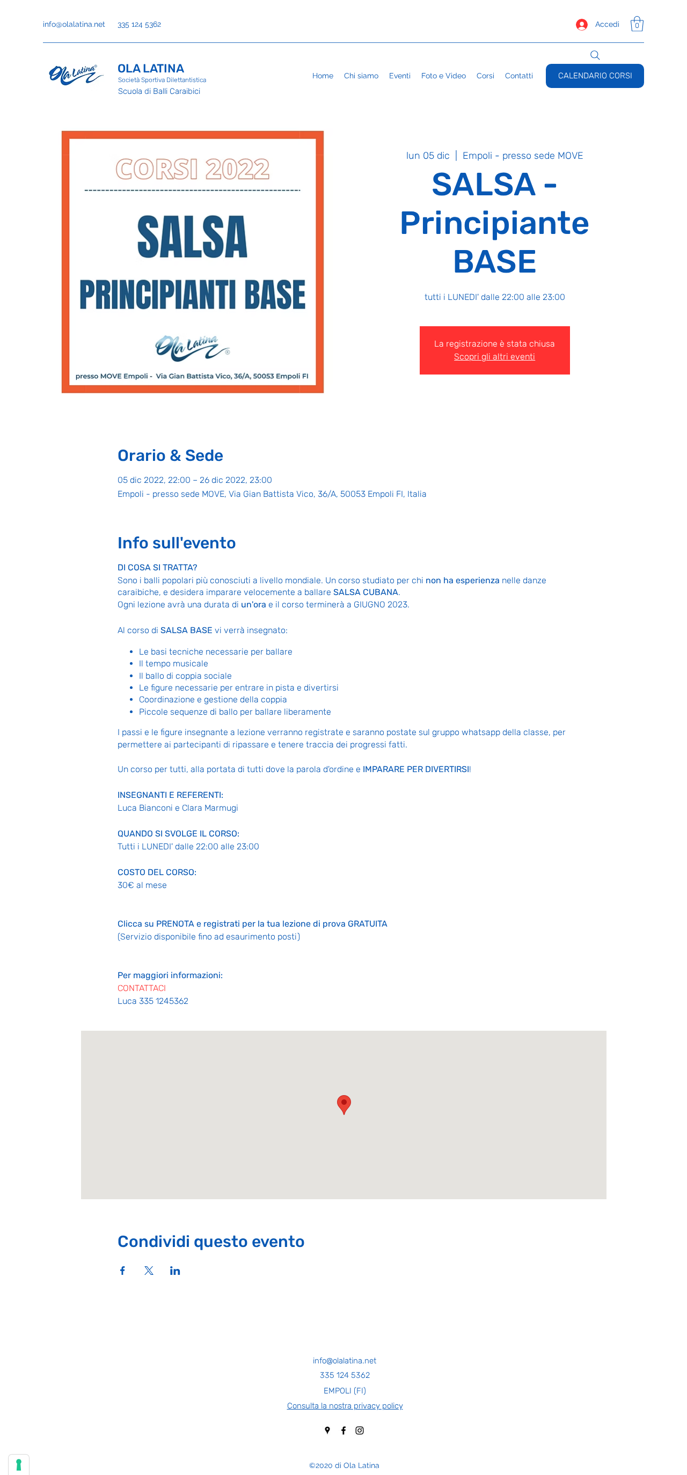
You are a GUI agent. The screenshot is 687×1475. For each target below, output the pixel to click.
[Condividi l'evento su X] (149, 1270)
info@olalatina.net (74, 24)
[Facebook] (343, 1430)
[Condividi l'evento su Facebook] (123, 1270)
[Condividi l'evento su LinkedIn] (175, 1270)
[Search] (595, 55)
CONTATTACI (142, 988)
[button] (637, 24)
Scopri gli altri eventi (494, 356)
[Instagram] (359, 1430)
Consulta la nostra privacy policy (345, 1406)
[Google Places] (327, 1430)
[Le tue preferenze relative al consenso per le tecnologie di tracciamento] (19, 1465)
